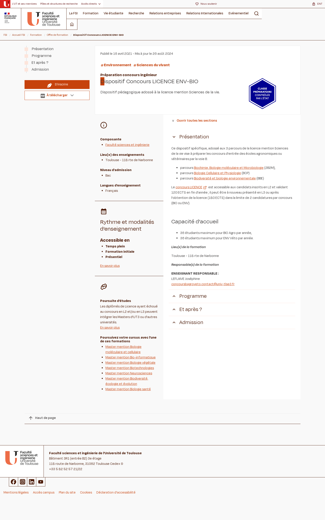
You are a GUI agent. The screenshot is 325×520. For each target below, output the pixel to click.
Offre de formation (57, 35)
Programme (42, 55)
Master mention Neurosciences (128, 373)
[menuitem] (24, 4)
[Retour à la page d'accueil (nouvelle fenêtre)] (6, 4)
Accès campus (43, 492)
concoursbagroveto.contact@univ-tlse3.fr (203, 284)
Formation (90, 13)
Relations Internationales (204, 13)
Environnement (117, 65)
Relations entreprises (165, 13)
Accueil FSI (18, 35)
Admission (40, 69)
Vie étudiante (113, 13)
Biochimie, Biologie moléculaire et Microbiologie (229, 168)
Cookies (86, 492)
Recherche (136, 13)
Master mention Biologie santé (128, 389)
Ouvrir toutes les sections (197, 120)
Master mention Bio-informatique (130, 357)
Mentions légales (16, 492)
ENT (319, 4)
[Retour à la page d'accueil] (43, 19)
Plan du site (67, 492)
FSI (5, 35)
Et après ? (40, 62)
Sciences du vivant (153, 65)
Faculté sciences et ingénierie (127, 145)
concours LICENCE (189, 187)
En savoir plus (110, 266)
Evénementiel (239, 13)
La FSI (73, 13)
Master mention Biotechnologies (129, 368)
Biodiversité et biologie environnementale (225, 178)
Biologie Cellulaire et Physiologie (217, 173)
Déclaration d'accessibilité (116, 492)
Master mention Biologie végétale (130, 362)
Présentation (43, 49)
